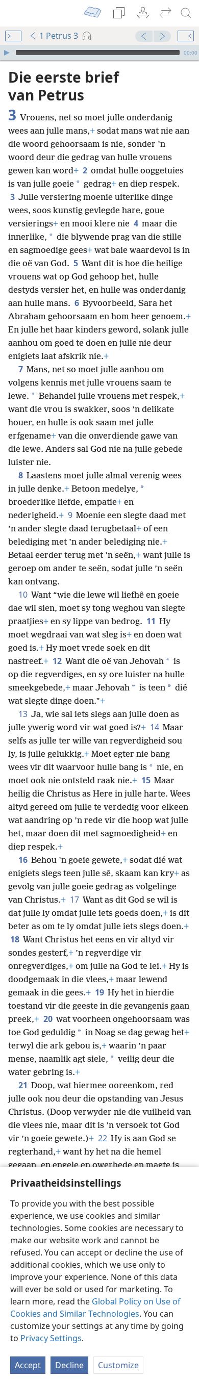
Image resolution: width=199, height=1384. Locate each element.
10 (23, 594)
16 (23, 859)
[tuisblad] (15, 13)
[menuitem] (15, 13)
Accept (28, 1365)
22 (103, 1138)
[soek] (186, 13)
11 (151, 621)
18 (15, 939)
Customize (118, 1365)
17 (75, 899)
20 (48, 1018)
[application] (99, 52)
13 (23, 714)
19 (100, 992)
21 (23, 1085)
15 (146, 780)
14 (155, 727)
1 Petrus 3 (58, 35)
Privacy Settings (51, 1338)
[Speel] (7, 52)
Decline (69, 1365)
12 (58, 661)
